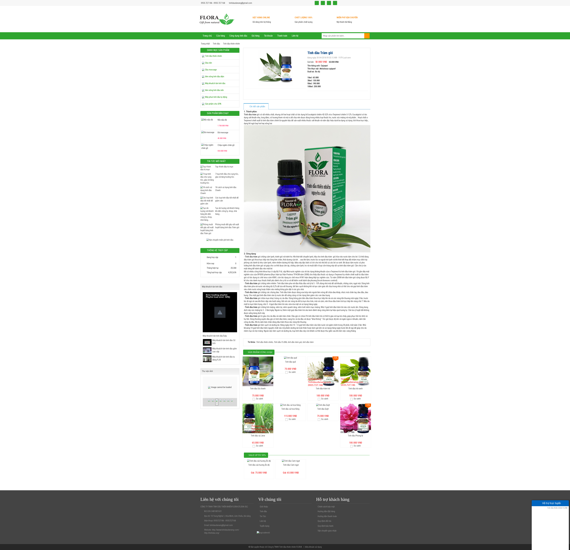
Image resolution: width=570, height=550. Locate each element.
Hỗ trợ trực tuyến (551, 503)
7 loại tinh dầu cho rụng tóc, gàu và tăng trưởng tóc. (227, 175)
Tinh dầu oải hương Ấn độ (259, 465)
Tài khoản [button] (268, 35)
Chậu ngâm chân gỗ (226, 132)
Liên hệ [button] (295, 35)
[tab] (256, 106)
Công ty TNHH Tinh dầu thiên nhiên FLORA (284, 547)
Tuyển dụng (264, 526)
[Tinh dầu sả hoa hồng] (290, 405)
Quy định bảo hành (325, 526)
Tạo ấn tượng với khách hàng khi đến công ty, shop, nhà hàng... (227, 211)
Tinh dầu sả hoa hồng (290, 409)
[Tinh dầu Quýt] (323, 405)
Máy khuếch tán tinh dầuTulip (215, 336)
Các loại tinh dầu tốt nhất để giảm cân (227, 199)
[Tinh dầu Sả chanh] (258, 371)
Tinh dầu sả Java (258, 435)
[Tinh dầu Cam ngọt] (291, 461)
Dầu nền (208, 63)
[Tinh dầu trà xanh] (355, 371)
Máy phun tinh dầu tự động (216, 97)
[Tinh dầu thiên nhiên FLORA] (217, 19)
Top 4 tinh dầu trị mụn (224, 166)
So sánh (259, 398)
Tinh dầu (263, 511)
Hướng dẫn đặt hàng (326, 511)
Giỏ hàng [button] (255, 35)
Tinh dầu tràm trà (323, 388)
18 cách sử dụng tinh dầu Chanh (225, 188)
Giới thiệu (264, 506)
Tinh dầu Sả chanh (258, 388)
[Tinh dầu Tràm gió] (276, 68)
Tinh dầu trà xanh (355, 388)
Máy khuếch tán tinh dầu (215, 83)
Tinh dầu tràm (251, 256)
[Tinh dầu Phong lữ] (355, 418)
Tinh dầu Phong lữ (355, 435)
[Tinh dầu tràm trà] (323, 371)
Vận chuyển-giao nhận (327, 530)
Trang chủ (207, 35)
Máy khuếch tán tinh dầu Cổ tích (223, 341)
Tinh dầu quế (290, 362)
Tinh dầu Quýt (323, 409)
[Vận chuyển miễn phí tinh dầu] (219, 240)
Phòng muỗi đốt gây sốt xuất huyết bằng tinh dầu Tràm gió (227, 226)
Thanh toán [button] (282, 35)
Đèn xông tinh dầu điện (214, 76)
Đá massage (223, 120)
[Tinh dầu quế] (290, 358)
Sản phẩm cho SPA (213, 104)
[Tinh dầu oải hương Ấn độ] (259, 461)
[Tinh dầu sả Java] (258, 418)
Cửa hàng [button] (220, 35)
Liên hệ (263, 521)
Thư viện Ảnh (207, 371)
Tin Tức (263, 516)
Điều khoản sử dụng (313, 547)
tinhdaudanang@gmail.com (240, 3)
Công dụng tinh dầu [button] (238, 35)
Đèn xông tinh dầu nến (214, 90)
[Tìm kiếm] (367, 35)
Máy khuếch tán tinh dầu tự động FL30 (223, 358)
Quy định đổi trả (324, 521)
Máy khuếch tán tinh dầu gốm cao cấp (224, 350)
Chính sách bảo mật (326, 506)
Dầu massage (211, 69)
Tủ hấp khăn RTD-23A (227, 145)
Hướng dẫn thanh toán (327, 516)
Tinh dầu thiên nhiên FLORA (557, 508)
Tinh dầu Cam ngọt (291, 465)
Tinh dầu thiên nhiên (213, 56)
